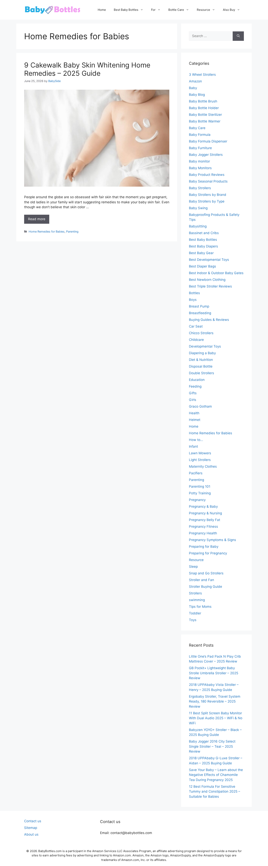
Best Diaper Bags (202, 266)
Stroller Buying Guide (205, 587)
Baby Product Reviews (206, 175)
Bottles (194, 293)
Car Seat (196, 326)
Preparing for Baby (203, 546)
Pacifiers (195, 473)
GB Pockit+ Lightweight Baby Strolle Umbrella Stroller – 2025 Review (213, 673)
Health (194, 413)
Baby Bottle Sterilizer (205, 115)
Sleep (193, 567)
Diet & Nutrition (201, 360)
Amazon (195, 81)
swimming (197, 600)
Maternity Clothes (203, 466)
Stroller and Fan (201, 580)
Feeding (195, 386)
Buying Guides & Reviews (209, 320)
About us (31, 834)
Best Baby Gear (201, 253)
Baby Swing (198, 208)
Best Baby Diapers (203, 246)
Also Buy (229, 10)
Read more (36, 219)
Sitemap (30, 828)
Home (102, 10)
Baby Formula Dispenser (208, 141)
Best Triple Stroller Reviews (210, 286)
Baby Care (197, 128)
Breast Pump (199, 306)
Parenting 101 (199, 486)
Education (197, 380)
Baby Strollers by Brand (207, 195)
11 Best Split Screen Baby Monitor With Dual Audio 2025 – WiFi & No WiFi (215, 718)
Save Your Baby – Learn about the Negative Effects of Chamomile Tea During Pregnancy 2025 (216, 775)
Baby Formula (200, 135)
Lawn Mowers (200, 453)
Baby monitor (199, 161)
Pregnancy (197, 500)
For (153, 10)
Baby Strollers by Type (206, 201)
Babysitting (198, 226)
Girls (192, 400)
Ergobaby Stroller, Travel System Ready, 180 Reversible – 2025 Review (214, 701)
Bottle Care (176, 10)
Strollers (195, 593)
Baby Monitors (200, 168)
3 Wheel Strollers (202, 75)
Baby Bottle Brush (203, 101)
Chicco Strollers (201, 333)
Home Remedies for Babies (47, 231)
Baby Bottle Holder (204, 108)
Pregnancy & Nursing (205, 513)
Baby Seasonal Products (208, 181)
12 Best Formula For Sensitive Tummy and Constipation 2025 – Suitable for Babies (214, 791)
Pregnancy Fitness (203, 526)
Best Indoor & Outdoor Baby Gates (216, 273)
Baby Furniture (200, 148)
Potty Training (200, 493)
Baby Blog (197, 95)
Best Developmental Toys (209, 260)
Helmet (194, 420)
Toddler (195, 613)
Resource (203, 10)
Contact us (32, 821)
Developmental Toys (205, 346)
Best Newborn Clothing (207, 280)
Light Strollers (200, 460)
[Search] (238, 36)
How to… (196, 440)
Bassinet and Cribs (204, 233)
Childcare (196, 340)
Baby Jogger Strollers (206, 155)
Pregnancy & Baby (203, 506)
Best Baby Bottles (126, 10)
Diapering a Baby (202, 353)
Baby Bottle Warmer (204, 121)
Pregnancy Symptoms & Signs (212, 540)
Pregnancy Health (203, 533)
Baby (193, 88)
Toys (192, 620)
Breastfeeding (200, 313)
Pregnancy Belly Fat (204, 520)
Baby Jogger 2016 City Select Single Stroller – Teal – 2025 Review (212, 746)
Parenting (72, 231)
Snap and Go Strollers (206, 573)
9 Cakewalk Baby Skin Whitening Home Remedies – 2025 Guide (87, 69)
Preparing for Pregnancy (208, 553)
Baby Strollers (200, 188)
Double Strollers (201, 373)
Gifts (193, 393)
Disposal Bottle (200, 366)
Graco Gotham (200, 406)
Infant (193, 446)
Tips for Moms (200, 607)
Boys (193, 300)
